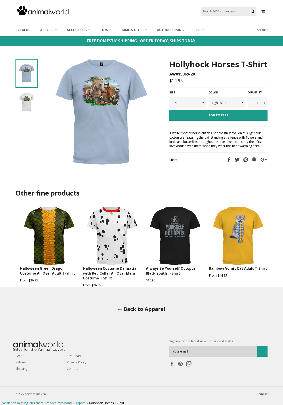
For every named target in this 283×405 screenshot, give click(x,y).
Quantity (255, 92)
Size (172, 92)
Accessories (77, 30)
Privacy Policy (76, 362)
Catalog (23, 30)
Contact (72, 368)
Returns (21, 362)
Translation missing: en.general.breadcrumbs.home (36, 403)
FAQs (19, 356)
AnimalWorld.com (36, 393)
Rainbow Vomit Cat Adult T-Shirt (238, 268)
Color (213, 92)
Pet (199, 30)
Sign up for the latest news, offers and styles (201, 341)
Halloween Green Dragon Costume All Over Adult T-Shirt (47, 271)
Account (262, 30)
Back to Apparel (143, 308)
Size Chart (74, 356)
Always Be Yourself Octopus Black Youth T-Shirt (170, 271)
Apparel (47, 30)
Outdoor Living (171, 30)
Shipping (21, 368)
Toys (104, 30)
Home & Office (132, 30)
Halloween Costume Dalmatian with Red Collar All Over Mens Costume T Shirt (111, 273)
